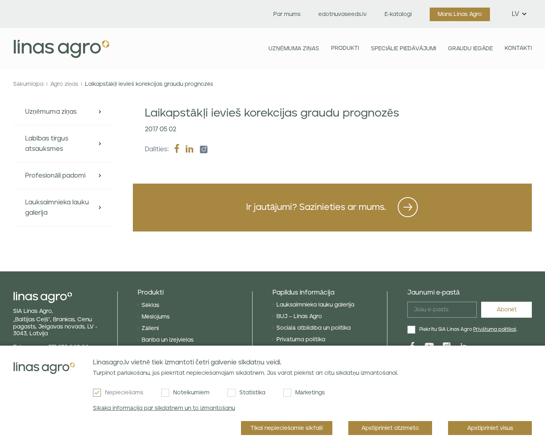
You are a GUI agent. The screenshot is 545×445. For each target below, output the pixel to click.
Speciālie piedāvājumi (403, 48)
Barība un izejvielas (168, 340)
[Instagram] (201, 149)
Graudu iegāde (470, 48)
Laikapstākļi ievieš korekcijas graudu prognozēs (149, 84)
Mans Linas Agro (460, 14)
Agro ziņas (64, 84)
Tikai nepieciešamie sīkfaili (287, 428)
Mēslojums (156, 317)
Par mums (286, 14)
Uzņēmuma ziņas (294, 48)
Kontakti (518, 48)
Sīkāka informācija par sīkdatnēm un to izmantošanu (164, 408)
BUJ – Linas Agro (299, 316)
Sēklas (150, 305)
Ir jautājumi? (316, 207)
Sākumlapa (28, 84)
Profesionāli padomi (55, 175)
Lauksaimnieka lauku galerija (57, 207)
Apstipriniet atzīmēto (390, 428)
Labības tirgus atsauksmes (46, 143)
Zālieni (150, 328)
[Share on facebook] (177, 149)
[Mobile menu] (189, 48)
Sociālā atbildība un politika (313, 328)
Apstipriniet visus (490, 428)
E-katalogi (398, 14)
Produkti (345, 48)
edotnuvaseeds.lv (342, 14)
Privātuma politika (300, 339)
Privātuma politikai (494, 329)
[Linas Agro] (61, 48)
